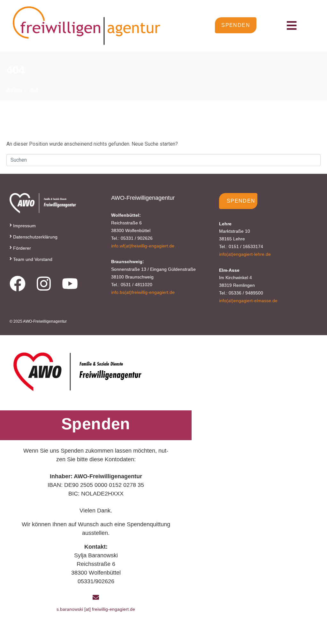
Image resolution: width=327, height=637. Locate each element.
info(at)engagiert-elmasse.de (248, 300)
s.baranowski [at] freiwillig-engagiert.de (96, 609)
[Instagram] (44, 284)
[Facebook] (18, 284)
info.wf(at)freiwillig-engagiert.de (142, 245)
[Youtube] (70, 284)
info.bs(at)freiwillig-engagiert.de (143, 292)
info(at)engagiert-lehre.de (245, 254)
